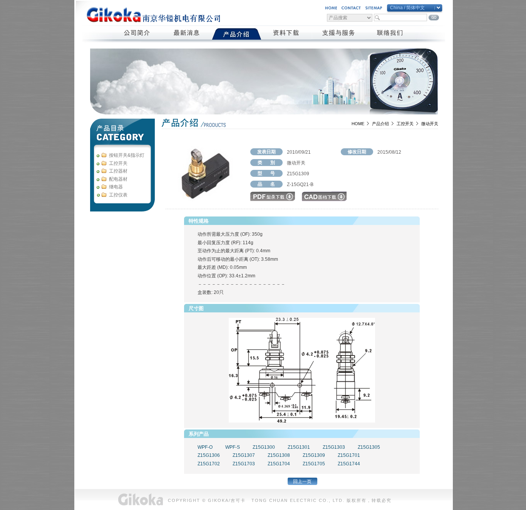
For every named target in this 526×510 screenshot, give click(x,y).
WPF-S (232, 447)
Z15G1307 (244, 455)
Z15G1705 (314, 463)
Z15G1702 (209, 463)
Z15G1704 (279, 463)
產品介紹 (236, 34)
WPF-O (205, 447)
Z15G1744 (349, 463)
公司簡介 (137, 34)
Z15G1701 (349, 455)
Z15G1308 (279, 455)
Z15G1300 (264, 447)
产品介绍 (380, 123)
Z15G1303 (334, 447)
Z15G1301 (299, 447)
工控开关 (405, 123)
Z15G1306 (209, 455)
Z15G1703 (244, 463)
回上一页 (302, 481)
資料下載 (286, 34)
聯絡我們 (390, 34)
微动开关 (429, 123)
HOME (358, 123)
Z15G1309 (314, 455)
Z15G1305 (369, 447)
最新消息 (187, 34)
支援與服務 (338, 34)
